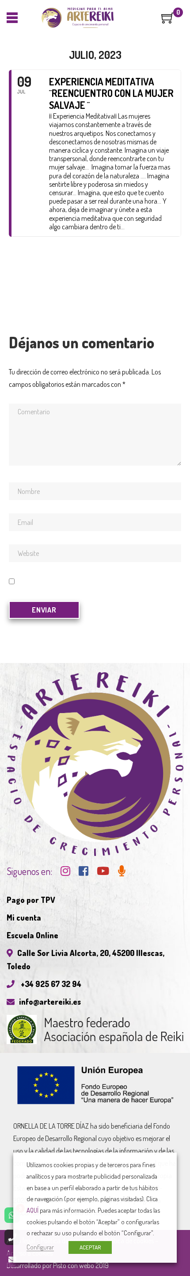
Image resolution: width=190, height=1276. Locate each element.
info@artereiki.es (50, 1001)
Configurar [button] (40, 1247)
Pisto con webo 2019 (81, 1265)
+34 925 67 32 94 (50, 984)
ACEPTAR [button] (90, 1247)
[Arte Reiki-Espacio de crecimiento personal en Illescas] (78, 17)
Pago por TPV (31, 900)
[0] (168, 20)
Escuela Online (32, 935)
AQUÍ (32, 1210)
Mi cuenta (24, 917)
